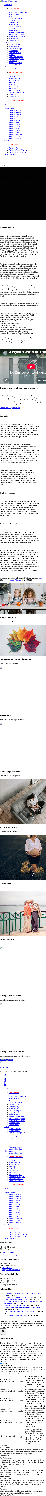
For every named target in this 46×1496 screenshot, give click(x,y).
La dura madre (14, 41)
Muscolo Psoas (14, 39)
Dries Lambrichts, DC (17, 93)
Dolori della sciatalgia (16, 18)
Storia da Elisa (14, 132)
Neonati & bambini (15, 63)
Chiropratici (8, 67)
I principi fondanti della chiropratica (17, 1299)
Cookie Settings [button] (5, 1327)
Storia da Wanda (15, 130)
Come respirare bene (16, 57)
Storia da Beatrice (15, 118)
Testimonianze (9, 108)
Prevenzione (13, 51)
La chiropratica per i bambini (14, 1315)
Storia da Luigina (15, 114)
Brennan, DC (13, 86)
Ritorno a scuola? (15, 45)
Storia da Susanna (15, 110)
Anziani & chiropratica (17, 49)
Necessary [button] (3, 1361)
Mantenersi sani (14, 47)
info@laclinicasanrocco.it (11, 1270)
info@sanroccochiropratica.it (12, 1255)
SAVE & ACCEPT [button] (7, 1495)
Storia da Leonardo (15, 124)
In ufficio (12, 55)
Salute (6, 43)
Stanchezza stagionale (16, 59)
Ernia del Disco (14, 20)
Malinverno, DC (15, 78)
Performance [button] (4, 1456)
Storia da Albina (14, 122)
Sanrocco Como (14, 148)
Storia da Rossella (15, 138)
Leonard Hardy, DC (16, 95)
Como (41, 578)
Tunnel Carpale (14, 30)
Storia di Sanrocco (15, 69)
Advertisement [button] (5, 1476)
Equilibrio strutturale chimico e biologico (18, 1297)
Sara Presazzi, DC (15, 90)
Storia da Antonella (15, 134)
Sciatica (11, 16)
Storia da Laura (14, 126)
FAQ (6, 106)
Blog (6, 104)
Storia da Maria (14, 136)
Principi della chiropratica (18, 12)
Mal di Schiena (14, 14)
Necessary (6, 1363)
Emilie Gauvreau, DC (16, 97)
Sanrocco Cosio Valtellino (18, 150)
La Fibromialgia (14, 22)
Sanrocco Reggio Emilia (17, 152)
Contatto (7, 140)
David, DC (13, 76)
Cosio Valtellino (15, 580)
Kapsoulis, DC (14, 80)
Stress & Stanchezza (16, 65)
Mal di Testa (13, 24)
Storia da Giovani (15, 116)
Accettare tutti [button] (17, 1327)
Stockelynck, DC (15, 82)
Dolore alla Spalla (15, 26)
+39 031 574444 (8, 1253)
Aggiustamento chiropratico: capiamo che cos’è (21, 1311)
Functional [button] (3, 1445)
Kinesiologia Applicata (17, 34)
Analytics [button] (3, 1466)
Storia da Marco (14, 120)
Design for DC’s (10, 154)
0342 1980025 (7, 1268)
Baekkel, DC (13, 84)
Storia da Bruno (14, 128)
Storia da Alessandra (16, 112)
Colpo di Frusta (14, 28)
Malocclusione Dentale (17, 37)
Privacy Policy (5, 1067)
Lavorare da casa (15, 53)
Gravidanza (13, 61)
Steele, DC (13, 88)
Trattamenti (8, 5)
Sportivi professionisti (16, 32)
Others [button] (2, 1487)
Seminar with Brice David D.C (15, 1305)
